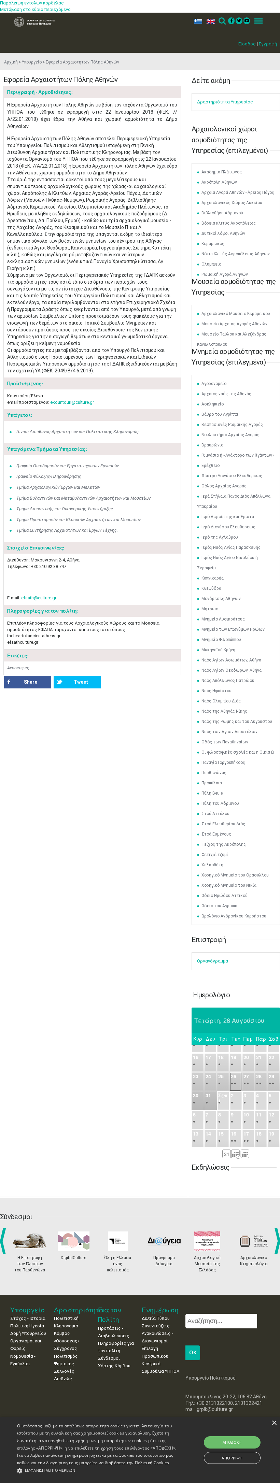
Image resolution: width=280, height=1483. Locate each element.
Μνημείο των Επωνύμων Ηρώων (233, 629)
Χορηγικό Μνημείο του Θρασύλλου (235, 875)
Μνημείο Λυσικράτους (223, 619)
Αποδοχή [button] (232, 1442)
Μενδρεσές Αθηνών (221, 598)
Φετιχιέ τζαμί (214, 854)
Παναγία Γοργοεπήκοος (223, 762)
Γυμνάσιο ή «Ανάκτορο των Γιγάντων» (237, 455)
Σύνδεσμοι (109, 1358)
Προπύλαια (211, 783)
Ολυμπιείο (211, 264)
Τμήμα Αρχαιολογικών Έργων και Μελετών (58, 487)
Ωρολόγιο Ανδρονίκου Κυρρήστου (233, 916)
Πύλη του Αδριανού (220, 803)
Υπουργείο (32, 62)
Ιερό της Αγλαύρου (219, 537)
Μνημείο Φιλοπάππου (221, 639)
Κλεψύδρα (211, 588)
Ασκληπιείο (212, 404)
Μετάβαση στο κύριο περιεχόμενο (35, 9)
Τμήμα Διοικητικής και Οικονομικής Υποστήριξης (64, 508)
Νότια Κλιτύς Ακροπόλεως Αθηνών (235, 254)
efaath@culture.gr (38, 597)
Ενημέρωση (160, 1310)
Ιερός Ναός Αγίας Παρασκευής (231, 547)
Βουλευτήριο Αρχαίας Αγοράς (230, 434)
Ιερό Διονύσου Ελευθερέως (228, 527)
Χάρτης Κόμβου (114, 1365)
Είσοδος (247, 43)
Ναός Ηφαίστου (216, 690)
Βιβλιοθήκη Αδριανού (222, 213)
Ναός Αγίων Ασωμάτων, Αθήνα (231, 660)
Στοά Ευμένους (216, 834)
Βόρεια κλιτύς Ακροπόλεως (228, 223)
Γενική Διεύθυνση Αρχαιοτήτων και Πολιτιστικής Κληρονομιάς (77, 431)
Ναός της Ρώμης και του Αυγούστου (236, 721)
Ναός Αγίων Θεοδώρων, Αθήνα (231, 670)
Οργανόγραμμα (212, 961)
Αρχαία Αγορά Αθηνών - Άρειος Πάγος (237, 192)
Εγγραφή (268, 43)
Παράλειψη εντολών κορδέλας (32, 2)
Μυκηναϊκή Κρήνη (218, 649)
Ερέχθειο (210, 465)
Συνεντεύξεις (156, 1325)
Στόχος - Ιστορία (27, 1318)
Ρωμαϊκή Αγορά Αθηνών (224, 274)
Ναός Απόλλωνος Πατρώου (227, 680)
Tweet (81, 682)
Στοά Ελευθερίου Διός (223, 824)
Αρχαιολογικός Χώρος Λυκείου (231, 202)
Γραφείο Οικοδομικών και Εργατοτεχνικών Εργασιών (67, 465)
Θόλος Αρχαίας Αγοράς (224, 486)
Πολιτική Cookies (152, 1463)
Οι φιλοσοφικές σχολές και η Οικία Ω (237, 752)
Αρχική (11, 62)
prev (4, 1241)
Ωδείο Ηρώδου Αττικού (224, 895)
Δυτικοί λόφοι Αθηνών (223, 233)
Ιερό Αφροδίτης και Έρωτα (227, 516)
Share (30, 682)
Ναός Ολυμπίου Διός (221, 701)
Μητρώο (209, 609)
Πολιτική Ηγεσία (27, 1325)
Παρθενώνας (213, 772)
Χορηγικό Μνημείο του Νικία (228, 885)
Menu (256, 21)
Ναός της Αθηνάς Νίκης (224, 711)
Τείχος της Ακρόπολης (223, 844)
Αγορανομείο (213, 383)
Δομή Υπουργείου (28, 1333)
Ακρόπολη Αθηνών (219, 182)
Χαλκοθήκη (212, 864)
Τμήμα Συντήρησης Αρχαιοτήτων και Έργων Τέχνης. (67, 530)
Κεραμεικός (212, 243)
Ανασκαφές (18, 667)
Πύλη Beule (212, 793)
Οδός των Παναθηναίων (224, 742)
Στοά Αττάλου (215, 813)
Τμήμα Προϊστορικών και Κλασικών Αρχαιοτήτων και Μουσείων (78, 519)
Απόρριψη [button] (232, 1457)
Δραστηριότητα (79, 1310)
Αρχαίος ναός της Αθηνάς (226, 393)
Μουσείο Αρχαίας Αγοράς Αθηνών (234, 324)
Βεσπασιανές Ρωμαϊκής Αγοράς (232, 424)
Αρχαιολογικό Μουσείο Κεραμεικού (235, 313)
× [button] (274, 1423)
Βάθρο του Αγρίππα (219, 414)
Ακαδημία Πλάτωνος (221, 172)
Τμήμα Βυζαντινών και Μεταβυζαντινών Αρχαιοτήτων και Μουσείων (83, 498)
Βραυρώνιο (212, 445)
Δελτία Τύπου (156, 1318)
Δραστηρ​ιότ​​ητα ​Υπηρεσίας (225, 101)
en (209, 21)
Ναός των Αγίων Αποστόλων (229, 731)
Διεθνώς (63, 1378)
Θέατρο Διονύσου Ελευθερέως (231, 475)
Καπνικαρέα (212, 578)
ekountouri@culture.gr (72, 402)
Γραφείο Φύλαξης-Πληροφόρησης (48, 476)
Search (222, 21)
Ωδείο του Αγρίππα (219, 905)
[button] (97, 1470)
